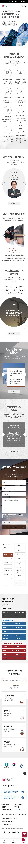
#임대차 (16, 688)
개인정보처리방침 (18, 804)
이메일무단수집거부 (6, 809)
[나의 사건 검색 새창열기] (4, 832)
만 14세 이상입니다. (7, 517)
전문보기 (20, 514)
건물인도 (7, 293)
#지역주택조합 (15, 686)
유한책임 (16, 807)
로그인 (8, 1)
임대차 (20, 287)
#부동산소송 (8, 686)
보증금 (6, 290)
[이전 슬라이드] (3, 183)
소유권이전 (14, 290)
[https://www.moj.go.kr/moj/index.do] (7, 765)
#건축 (22, 686)
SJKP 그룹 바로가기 (8, 786)
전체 (7, 287)
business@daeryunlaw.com (11, 527)
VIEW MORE (12, 203)
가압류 (14, 293)
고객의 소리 (17, 809)
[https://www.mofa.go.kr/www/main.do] (21, 765)
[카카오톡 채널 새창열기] (14, 832)
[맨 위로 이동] (24, 773)
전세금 (21, 290)
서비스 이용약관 (5, 804)
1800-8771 (23, 1)
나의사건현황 (14, 1)
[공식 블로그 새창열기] (9, 832)
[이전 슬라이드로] (24, 328)
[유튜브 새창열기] (18, 832)
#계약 (11, 688)
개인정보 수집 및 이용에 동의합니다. (10, 515)
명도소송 (14, 287)
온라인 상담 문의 (7, 522)
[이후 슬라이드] (24, 183)
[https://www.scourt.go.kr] (14, 765)
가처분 (21, 293)
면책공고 (4, 807)
